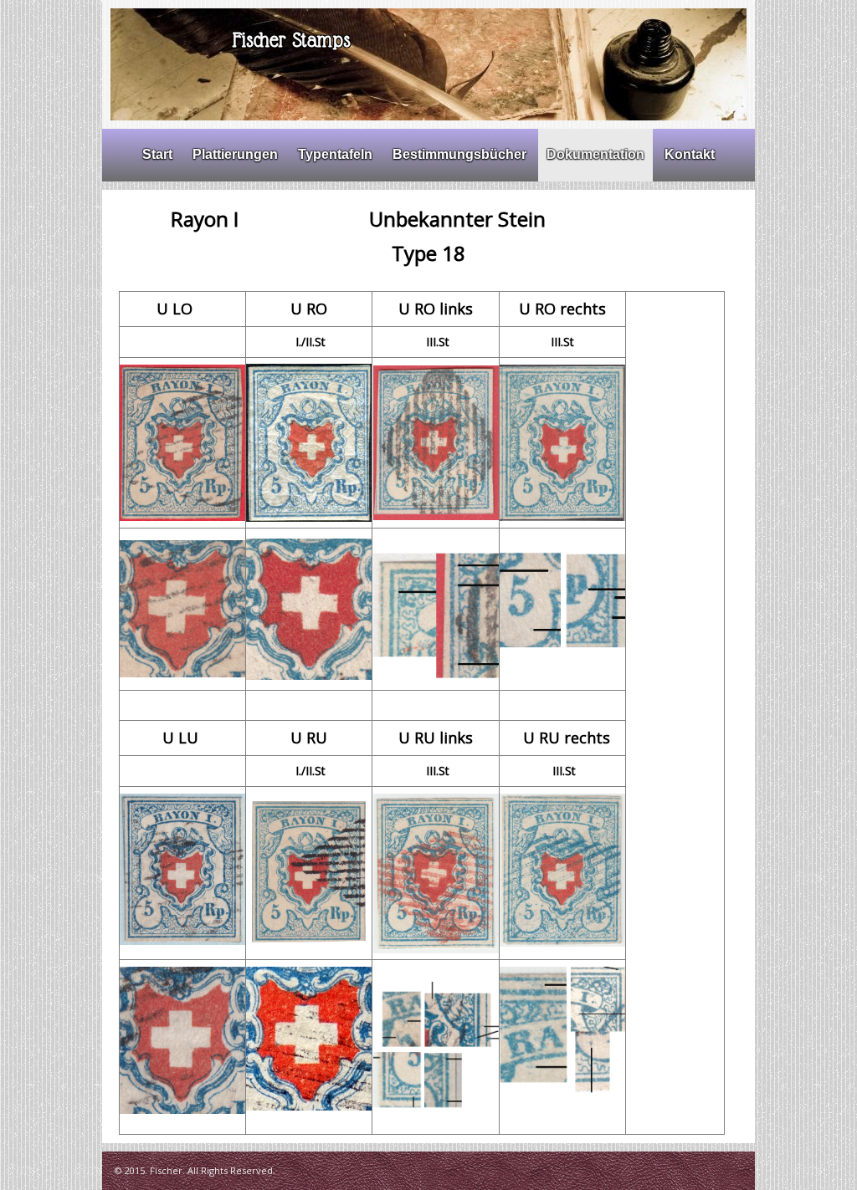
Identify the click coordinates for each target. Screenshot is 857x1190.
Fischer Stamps (291, 39)
